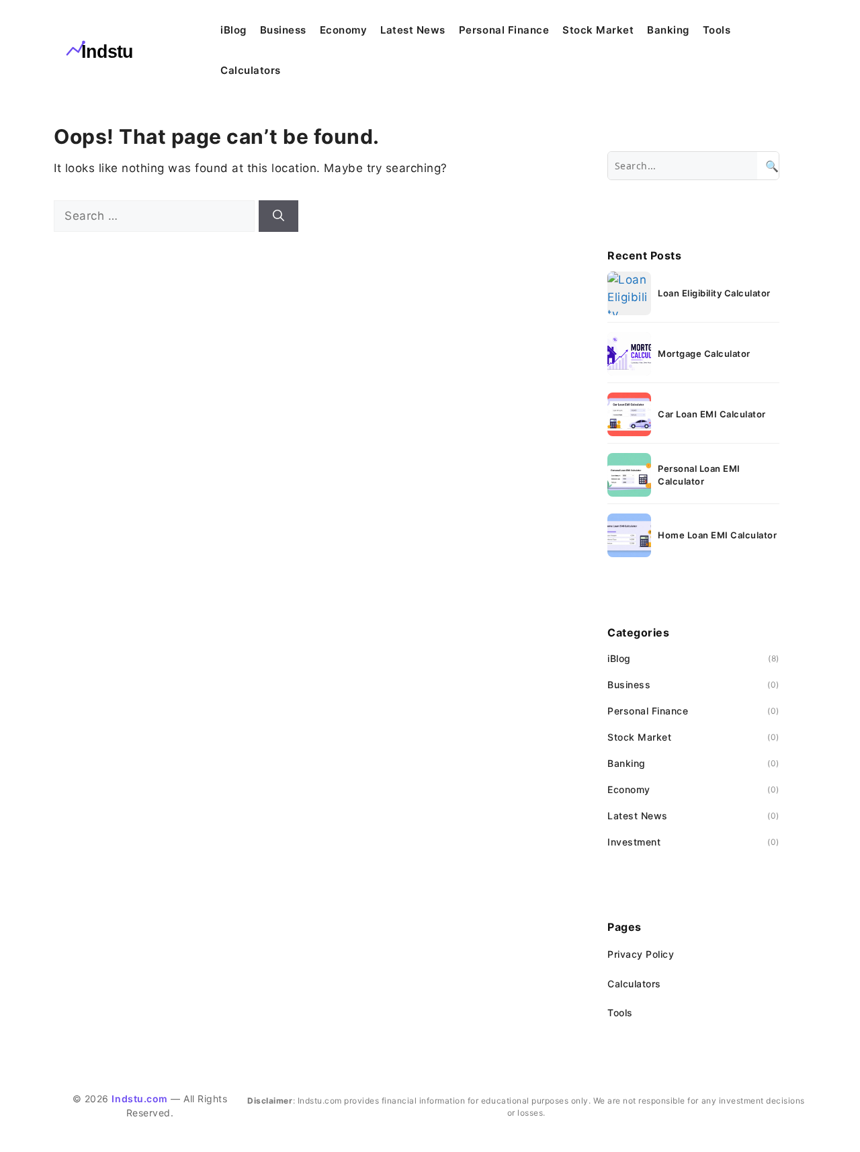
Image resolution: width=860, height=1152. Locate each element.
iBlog (233, 30)
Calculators (250, 70)
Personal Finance (504, 30)
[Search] (278, 216)
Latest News (412, 30)
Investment (633, 842)
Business (283, 30)
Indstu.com (139, 1098)
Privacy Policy (640, 954)
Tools (717, 30)
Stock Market (598, 30)
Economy (344, 30)
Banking (668, 30)
